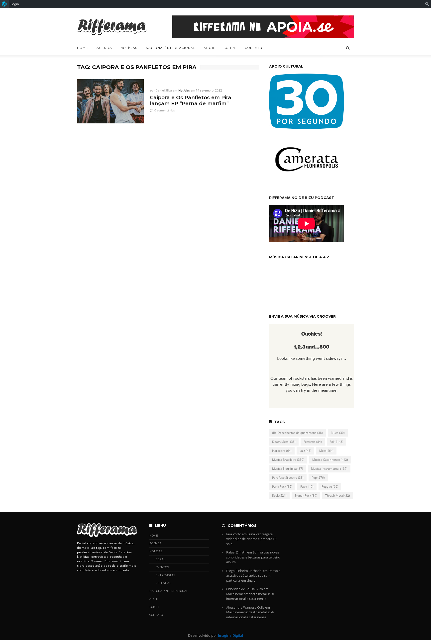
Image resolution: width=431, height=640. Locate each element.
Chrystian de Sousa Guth (244, 589)
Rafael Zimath (236, 552)
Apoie (209, 48)
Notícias (128, 48)
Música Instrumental (329, 468)
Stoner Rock (306, 495)
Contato (253, 48)
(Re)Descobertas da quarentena (297, 433)
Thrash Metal (337, 495)
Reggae (330, 486)
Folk (336, 442)
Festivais (313, 442)
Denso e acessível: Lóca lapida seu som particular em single (253, 575)
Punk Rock (282, 486)
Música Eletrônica (287, 468)
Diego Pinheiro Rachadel (244, 570)
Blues (338, 433)
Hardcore (282, 451)
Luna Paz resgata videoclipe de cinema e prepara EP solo (251, 539)
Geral (160, 559)
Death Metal (284, 442)
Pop (318, 477)
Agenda (104, 48)
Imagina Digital (230, 635)
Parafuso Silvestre (288, 477)
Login (14, 4)
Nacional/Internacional (170, 48)
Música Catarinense (330, 459)
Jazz (305, 451)
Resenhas (163, 583)
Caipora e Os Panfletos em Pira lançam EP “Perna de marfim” (190, 100)
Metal (326, 451)
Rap (307, 486)
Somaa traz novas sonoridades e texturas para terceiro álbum (253, 557)
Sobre (230, 48)
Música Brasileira (288, 459)
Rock (279, 495)
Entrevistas (165, 575)
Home (82, 48)
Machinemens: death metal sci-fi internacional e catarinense (250, 596)
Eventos (162, 567)
